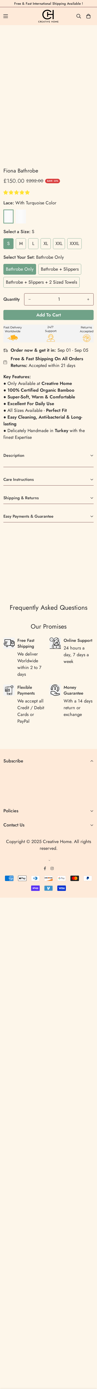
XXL (58, 243)
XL (46, 243)
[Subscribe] (88, 796)
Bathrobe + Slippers (60, 269)
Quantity (11, 299)
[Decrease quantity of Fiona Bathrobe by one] (29, 299)
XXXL (74, 243)
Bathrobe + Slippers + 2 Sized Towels (41, 282)
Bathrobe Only (20, 269)
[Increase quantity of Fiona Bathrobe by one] (88, 299)
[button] (17, 192)
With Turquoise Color (8, 216)
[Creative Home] (49, 16)
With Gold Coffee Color (21, 216)
